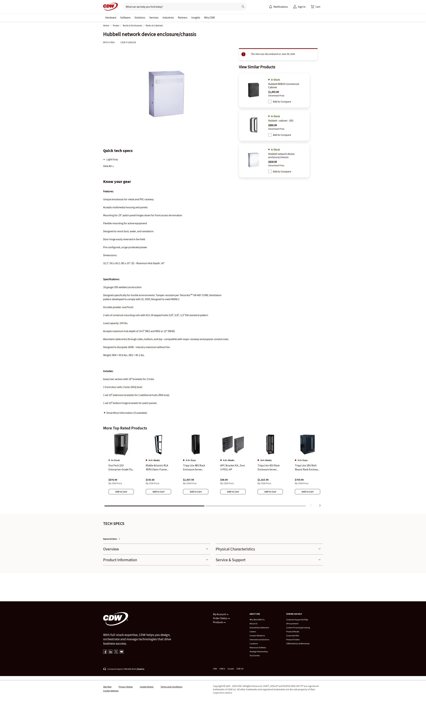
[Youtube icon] (121, 652)
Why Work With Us (257, 619)
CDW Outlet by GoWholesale (298, 643)
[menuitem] (270, 6)
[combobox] (180, 7)
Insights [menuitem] (195, 17)
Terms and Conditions (171, 686)
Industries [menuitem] (168, 17)
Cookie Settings (110, 690)
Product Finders (293, 639)
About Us (253, 623)
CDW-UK (239, 668)
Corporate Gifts (292, 635)
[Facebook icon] (105, 652)
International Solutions (259, 639)
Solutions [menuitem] (139, 17)
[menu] (278, 7)
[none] (110, 17)
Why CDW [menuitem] (209, 17)
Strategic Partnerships (259, 651)
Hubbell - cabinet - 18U (280, 120)
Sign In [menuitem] (302, 6)
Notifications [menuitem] (281, 6)
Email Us (140, 669)
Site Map (107, 686)
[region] (213, 471)
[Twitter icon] (116, 652)
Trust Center (255, 655)
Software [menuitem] (125, 17)
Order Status (220, 618)
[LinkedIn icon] (110, 652)
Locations (254, 643)
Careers (253, 631)
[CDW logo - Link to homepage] (110, 7)
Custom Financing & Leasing (298, 627)
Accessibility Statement (259, 627)
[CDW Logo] (110, 7)
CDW (215, 668)
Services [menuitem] (154, 17)
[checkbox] (270, 101)
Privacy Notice (126, 686)
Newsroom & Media (258, 647)
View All (107, 166)
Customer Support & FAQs (297, 619)
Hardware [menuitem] (110, 17)
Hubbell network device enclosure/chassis (281, 155)
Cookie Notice (146, 686)
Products (218, 622)
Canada (230, 668)
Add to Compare (282, 101)
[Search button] (243, 6)
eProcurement (292, 623)
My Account (219, 614)
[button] (315, 7)
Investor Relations (257, 635)
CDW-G (222, 668)
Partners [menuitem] (182, 17)
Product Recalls (292, 631)
